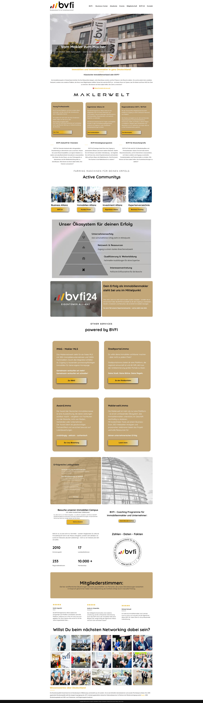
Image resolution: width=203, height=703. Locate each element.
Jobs (120, 701)
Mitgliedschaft (132, 6)
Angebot (91, 701)
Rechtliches (96, 701)
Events (121, 6)
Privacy (117, 701)
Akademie (113, 6)
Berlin (143, 695)
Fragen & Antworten (102, 701)
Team (122, 701)
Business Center (102, 6)
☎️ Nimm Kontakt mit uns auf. (101, 88)
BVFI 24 (142, 6)
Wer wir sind (112, 701)
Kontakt (150, 6)
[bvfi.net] (62, 6)
